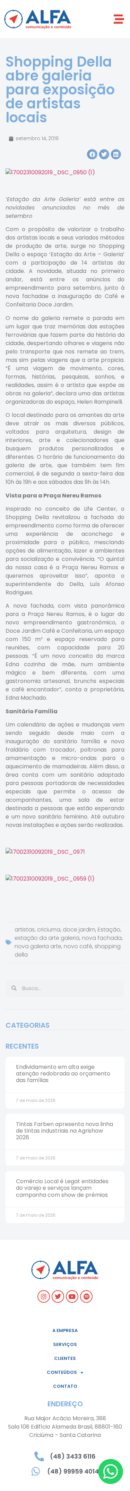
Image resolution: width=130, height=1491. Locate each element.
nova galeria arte (38, 946)
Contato (65, 1386)
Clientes (65, 1358)
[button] (119, 19)
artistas (25, 930)
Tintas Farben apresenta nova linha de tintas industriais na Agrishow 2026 (64, 1130)
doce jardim (79, 930)
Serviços (65, 1344)
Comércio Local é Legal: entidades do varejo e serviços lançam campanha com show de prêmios (62, 1188)
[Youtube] (72, 1296)
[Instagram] (43, 1296)
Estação (109, 930)
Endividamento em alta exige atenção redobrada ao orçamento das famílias (63, 1073)
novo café (78, 946)
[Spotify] (86, 1296)
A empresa (65, 1330)
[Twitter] (58, 1296)
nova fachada (102, 938)
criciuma (48, 930)
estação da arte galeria (47, 938)
